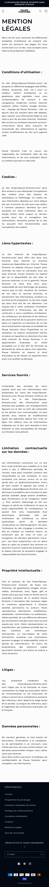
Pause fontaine (27, 883)
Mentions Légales (13, 827)
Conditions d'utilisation (16, 816)
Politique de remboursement (19, 811)
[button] (3, 11)
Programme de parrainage (17, 800)
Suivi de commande (14, 833)
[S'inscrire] (41, 854)
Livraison (9, 822)
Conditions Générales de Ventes (20, 805)
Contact (8, 794)
